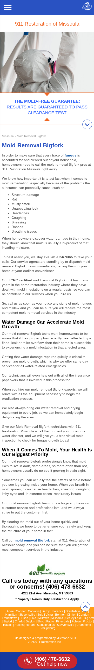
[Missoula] (87, 9)
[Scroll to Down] (87, 124)
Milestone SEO (66, 638)
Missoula (8, 136)
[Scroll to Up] (85, 607)
